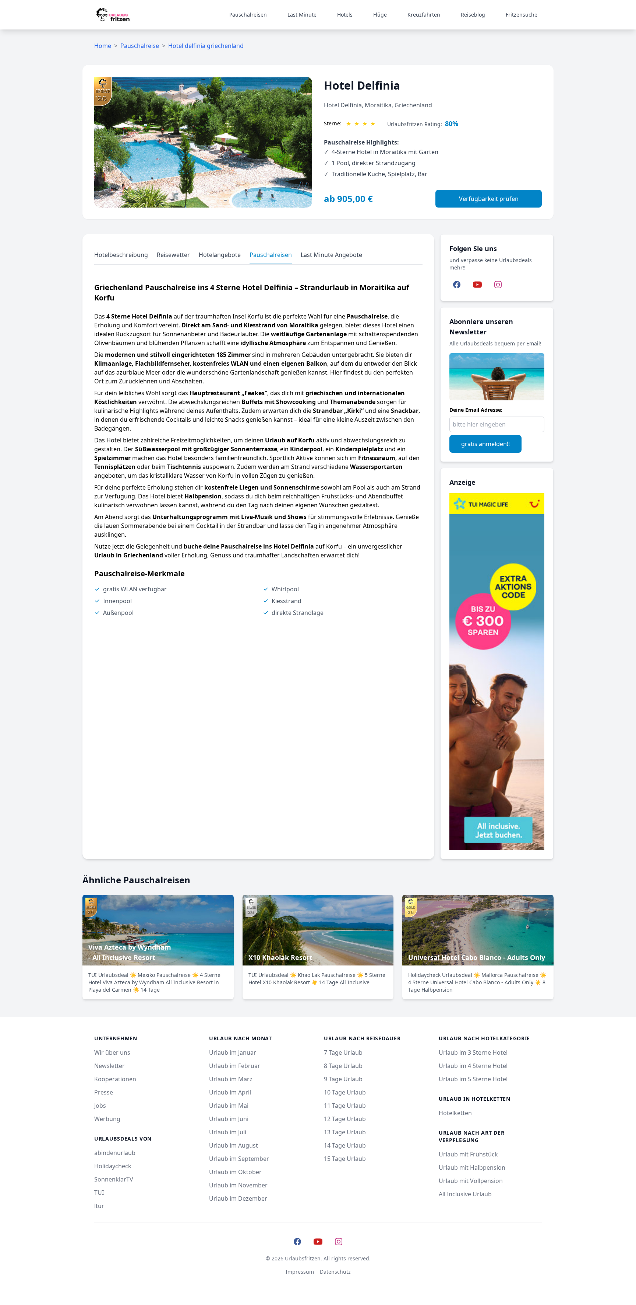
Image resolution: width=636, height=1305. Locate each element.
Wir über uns (112, 1052)
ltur (99, 1206)
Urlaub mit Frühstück (468, 1154)
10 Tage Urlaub (345, 1092)
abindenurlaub (114, 1153)
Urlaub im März (230, 1079)
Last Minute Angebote (331, 255)
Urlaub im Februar (234, 1066)
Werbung (107, 1119)
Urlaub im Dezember (238, 1198)
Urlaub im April (230, 1092)
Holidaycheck (112, 1166)
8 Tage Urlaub (343, 1066)
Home (102, 46)
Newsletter (109, 1066)
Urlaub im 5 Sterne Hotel (473, 1079)
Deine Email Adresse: (475, 409)
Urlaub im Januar (232, 1052)
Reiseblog (473, 14)
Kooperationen (115, 1079)
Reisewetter (173, 255)
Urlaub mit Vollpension (471, 1181)
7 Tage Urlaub (343, 1052)
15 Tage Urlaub (345, 1159)
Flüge (380, 14)
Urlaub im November (238, 1185)
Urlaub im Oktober (235, 1172)
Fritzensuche (521, 14)
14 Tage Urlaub (345, 1145)
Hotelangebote (220, 255)
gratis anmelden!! (485, 444)
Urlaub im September (239, 1159)
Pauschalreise (139, 46)
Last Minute (302, 14)
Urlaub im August (233, 1145)
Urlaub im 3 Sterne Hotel (473, 1052)
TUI (99, 1193)
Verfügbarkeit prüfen (489, 199)
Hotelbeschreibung (121, 255)
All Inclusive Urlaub (465, 1194)
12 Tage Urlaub (345, 1119)
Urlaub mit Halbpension (472, 1167)
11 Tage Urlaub (345, 1106)
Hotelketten (455, 1113)
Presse (103, 1092)
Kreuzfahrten (423, 14)
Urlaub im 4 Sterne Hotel (473, 1066)
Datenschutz (335, 1271)
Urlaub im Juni (228, 1119)
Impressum (300, 1271)
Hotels (345, 14)
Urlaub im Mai (228, 1106)
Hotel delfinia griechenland (206, 46)
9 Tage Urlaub (343, 1079)
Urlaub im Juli (227, 1132)
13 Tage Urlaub (345, 1132)
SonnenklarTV (113, 1179)
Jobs (100, 1106)
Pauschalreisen (248, 14)
